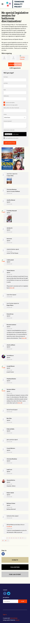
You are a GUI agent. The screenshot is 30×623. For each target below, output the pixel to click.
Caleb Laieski (10, 260)
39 (2, 540)
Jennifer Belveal (11, 200)
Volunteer (15, 567)
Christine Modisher (12, 459)
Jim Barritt (9, 228)
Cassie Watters (11, 448)
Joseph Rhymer (11, 366)
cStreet (17, 620)
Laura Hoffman (16, 191)
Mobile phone (6, 96)
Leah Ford (9, 469)
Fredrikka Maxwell (12, 210)
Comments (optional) (8, 121)
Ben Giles (9, 418)
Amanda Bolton (11, 480)
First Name (6, 77)
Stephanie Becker (11, 378)
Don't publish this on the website (12, 138)
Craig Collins (10, 175)
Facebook (9, 526)
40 (5, 540)
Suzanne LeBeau (11, 389)
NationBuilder (14, 618)
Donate (15, 560)
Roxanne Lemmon (11, 324)
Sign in (4, 614)
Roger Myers (10, 305)
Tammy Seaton (11, 270)
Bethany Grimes (11, 503)
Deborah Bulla (10, 429)
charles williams (11, 345)
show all (12, 288)
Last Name (6, 83)
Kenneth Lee (10, 314)
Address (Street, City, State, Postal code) (11, 107)
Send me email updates (10, 102)
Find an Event (15, 574)
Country (5, 114)
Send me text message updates (12, 105)
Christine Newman (12, 189)
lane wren (9, 238)
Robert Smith (10, 492)
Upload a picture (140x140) (9, 130)
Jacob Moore (10, 355)
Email (5, 89)
